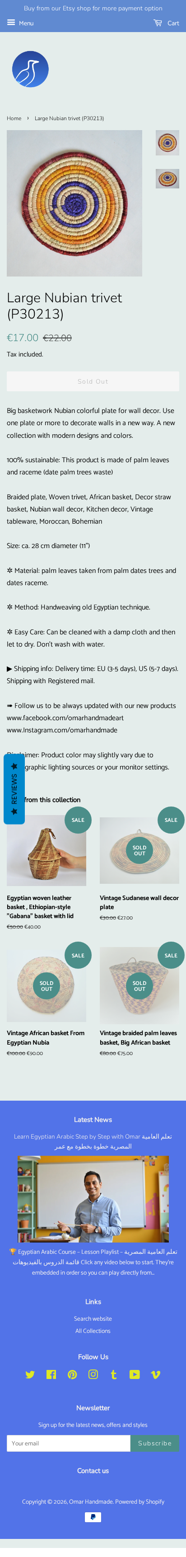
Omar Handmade (91, 1502)
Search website (93, 1319)
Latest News (93, 1119)
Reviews (14, 789)
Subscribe (155, 1443)
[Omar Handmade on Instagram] (93, 1377)
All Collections (93, 1331)
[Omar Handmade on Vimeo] (156, 1377)
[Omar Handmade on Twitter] (30, 1377)
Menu (25, 24)
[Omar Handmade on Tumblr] (114, 1377)
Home (14, 118)
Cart (172, 23)
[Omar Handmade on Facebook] (51, 1377)
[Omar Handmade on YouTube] (135, 1377)
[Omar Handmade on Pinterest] (72, 1377)
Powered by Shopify (139, 1502)
